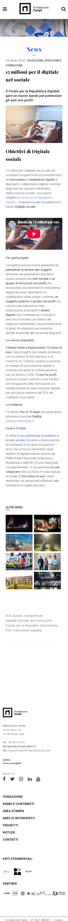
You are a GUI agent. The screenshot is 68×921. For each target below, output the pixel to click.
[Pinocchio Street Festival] (47, 524)
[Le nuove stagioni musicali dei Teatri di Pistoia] (47, 562)
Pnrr (9, 630)
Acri (9, 616)
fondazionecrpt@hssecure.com (26, 750)
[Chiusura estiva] (19, 543)
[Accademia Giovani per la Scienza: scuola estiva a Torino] (47, 581)
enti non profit (41, 620)
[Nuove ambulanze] (19, 562)
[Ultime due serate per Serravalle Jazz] (19, 524)
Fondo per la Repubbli (22, 625)
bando (17, 616)
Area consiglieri (12, 763)
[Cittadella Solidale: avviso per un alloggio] (19, 581)
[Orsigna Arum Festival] (47, 543)
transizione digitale (27, 630)
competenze (33, 616)
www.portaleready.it (20, 421)
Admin (6, 760)
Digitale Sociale (17, 620)
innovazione (49, 625)
